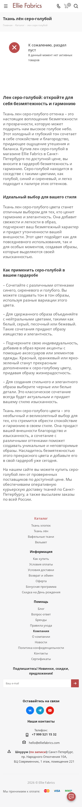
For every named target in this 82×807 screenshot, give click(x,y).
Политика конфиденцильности (41, 648)
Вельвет (41, 542)
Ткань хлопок (41, 525)
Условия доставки (41, 570)
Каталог (41, 518)
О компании (41, 637)
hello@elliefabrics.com (44, 743)
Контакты (41, 653)
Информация (41, 551)
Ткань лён (41, 531)
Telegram (40, 710)
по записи (38, 752)
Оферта (41, 581)
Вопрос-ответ (41, 614)
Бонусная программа (41, 587)
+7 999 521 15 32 (44, 734)
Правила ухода (41, 625)
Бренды (41, 620)
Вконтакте (30, 710)
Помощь (41, 601)
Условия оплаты (41, 564)
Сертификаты (41, 659)
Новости (41, 642)
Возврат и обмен (41, 575)
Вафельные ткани (41, 537)
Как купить (41, 559)
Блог (41, 609)
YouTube (50, 710)
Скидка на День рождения (41, 592)
